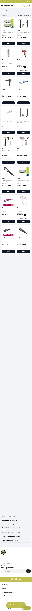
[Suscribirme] (28, 571)
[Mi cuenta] (24, 5)
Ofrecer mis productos (10, 599)
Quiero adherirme (11, 595)
